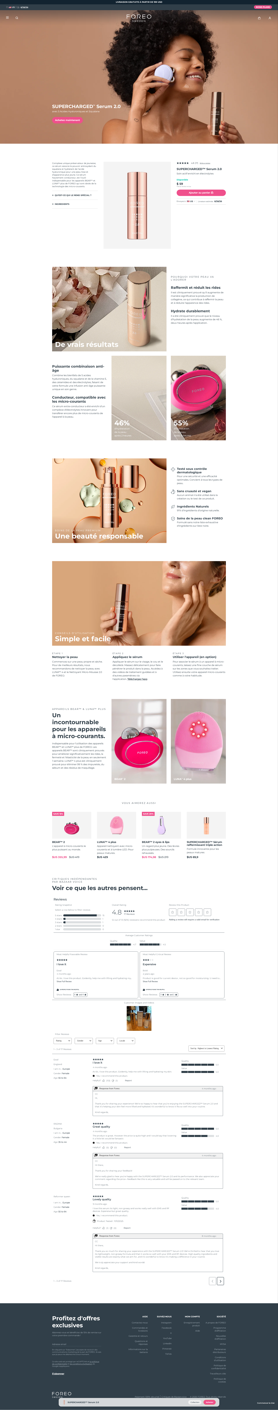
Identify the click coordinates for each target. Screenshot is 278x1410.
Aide (197, 1330)
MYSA (223, 1344)
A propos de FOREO (216, 1322)
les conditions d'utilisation (81, 1364)
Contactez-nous (140, 1322)
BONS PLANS (263, 7)
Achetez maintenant (67, 120)
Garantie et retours (138, 1336)
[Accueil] (139, 18)
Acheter (209, 1402)
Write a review (205, 163)
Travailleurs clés (218, 1373)
